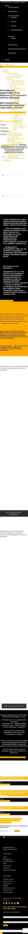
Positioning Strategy (16, 75)
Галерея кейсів (5, 822)
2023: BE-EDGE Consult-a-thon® (17, 119)
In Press (9, 151)
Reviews (13, 38)
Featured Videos (8, 892)
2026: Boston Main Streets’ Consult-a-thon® (18, 107)
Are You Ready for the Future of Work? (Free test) (17, 81)
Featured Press (7, 890)
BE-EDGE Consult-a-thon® (18, 104)
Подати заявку (5, 784)
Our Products (7, 866)
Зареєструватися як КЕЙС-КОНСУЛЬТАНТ (14, 513)
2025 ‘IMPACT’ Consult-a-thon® (20, 112)
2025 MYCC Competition (16, 101)
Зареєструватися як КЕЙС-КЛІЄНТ (14, 706)
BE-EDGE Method (13, 7)
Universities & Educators (14, 133)
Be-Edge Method (8, 861)
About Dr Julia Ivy (8, 879)
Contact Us (6, 868)
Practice (13, 21)
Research (14, 17)
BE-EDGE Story (12, 11)
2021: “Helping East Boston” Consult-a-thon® (19, 127)
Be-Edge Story (7, 859)
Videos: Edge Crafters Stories (16, 155)
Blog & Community (13, 156)
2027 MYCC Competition (16, 94)
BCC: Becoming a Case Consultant (16, 85)
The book (11, 36)
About (7, 5)
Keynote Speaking (16, 30)
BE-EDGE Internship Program (17, 49)
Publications (11, 153)
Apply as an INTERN (9, 870)
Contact (7, 59)
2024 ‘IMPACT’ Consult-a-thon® (20, 116)
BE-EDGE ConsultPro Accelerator (13, 78)
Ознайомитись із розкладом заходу (12, 757)
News (9, 149)
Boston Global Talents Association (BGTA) (16, 143)
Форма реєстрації (6, 300)
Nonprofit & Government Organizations (14, 139)
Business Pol (14, 137)
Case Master (17, 88)
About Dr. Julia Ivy (13, 15)
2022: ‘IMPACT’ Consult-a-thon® (17, 123)
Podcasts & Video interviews (15, 158)
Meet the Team (12, 45)
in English (3, 124)
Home (5, 857)
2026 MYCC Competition (16, 98)
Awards (13, 26)
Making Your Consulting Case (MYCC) (17, 90)
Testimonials (12, 53)
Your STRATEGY (12, 73)
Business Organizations (14, 135)
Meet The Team (8, 881)
